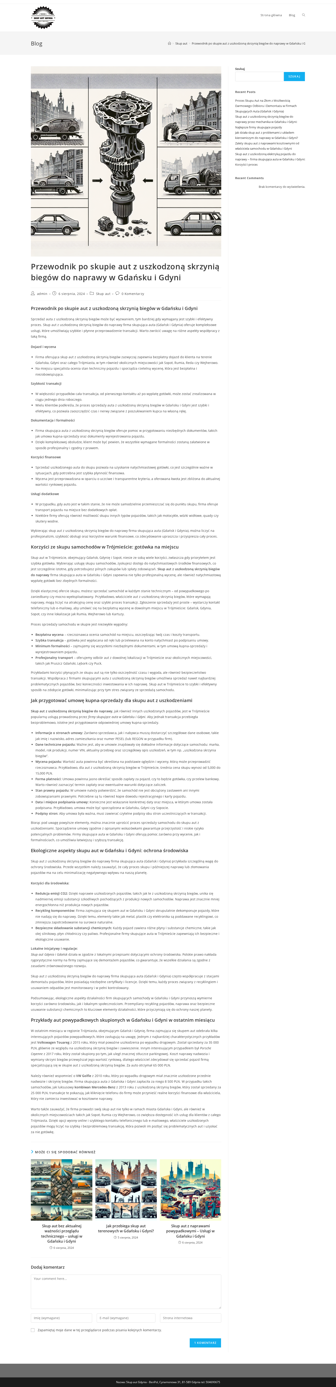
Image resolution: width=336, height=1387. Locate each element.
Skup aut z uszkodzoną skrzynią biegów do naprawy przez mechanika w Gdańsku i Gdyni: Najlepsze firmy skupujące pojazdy (266, 121)
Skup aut (103, 294)
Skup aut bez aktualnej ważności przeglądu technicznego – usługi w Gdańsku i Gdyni (61, 1233)
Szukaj (240, 69)
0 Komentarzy (133, 294)
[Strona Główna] (169, 43)
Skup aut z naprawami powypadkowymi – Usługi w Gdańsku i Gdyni (190, 1231)
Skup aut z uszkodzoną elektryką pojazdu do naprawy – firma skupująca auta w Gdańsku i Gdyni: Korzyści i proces (270, 159)
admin (42, 294)
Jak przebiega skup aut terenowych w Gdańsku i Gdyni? (126, 1228)
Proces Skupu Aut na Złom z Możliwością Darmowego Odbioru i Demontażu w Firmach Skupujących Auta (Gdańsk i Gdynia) (266, 105)
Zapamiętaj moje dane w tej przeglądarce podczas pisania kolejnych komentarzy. (100, 1330)
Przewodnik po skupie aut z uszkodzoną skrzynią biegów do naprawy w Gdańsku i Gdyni (251, 43)
